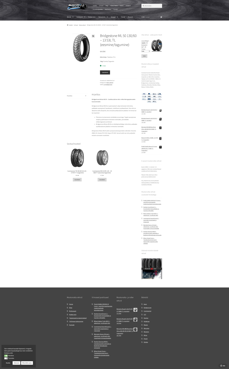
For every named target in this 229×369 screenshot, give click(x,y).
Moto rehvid (82, 25)
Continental (147, 311)
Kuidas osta (91, 17)
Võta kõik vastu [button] (27, 363)
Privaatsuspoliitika (98, 9)
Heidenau (146, 321)
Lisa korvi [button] (77, 179)
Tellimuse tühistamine (76, 321)
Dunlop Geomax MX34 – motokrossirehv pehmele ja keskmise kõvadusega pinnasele (152, 233)
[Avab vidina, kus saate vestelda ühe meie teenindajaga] (222, 366)
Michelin (146, 332)
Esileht (71, 25)
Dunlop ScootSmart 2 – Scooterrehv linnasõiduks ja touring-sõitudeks (151, 208)
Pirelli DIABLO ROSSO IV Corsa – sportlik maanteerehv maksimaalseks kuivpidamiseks (152, 202)
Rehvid (69, 17)
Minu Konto (108, 9)
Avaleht (95, 5)
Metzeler (146, 328)
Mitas (145, 335)
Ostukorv (128, 5)
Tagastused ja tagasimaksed (78, 318)
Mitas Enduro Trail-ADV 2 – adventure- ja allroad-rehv (150, 214)
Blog (107, 5)
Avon (145, 304)
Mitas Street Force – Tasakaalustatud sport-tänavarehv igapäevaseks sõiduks (150, 240)
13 (104, 84)
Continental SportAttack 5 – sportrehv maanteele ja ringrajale (151, 220)
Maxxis (146, 325)
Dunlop (146, 318)
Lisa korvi (105, 72)
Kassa (121, 5)
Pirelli (146, 339)
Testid (123, 17)
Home (71, 304)
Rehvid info (101, 17)
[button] (93, 36)
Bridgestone (108, 84)
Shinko (146, 342)
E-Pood (101, 5)
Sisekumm (79, 17)
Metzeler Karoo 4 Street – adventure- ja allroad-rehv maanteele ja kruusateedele (151, 226)
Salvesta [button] (16, 363)
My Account (72, 311)
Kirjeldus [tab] (69, 96)
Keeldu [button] (8, 363)
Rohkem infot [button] (8, 353)
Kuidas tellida (114, 5)
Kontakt (116, 9)
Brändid (113, 17)
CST (145, 314)
